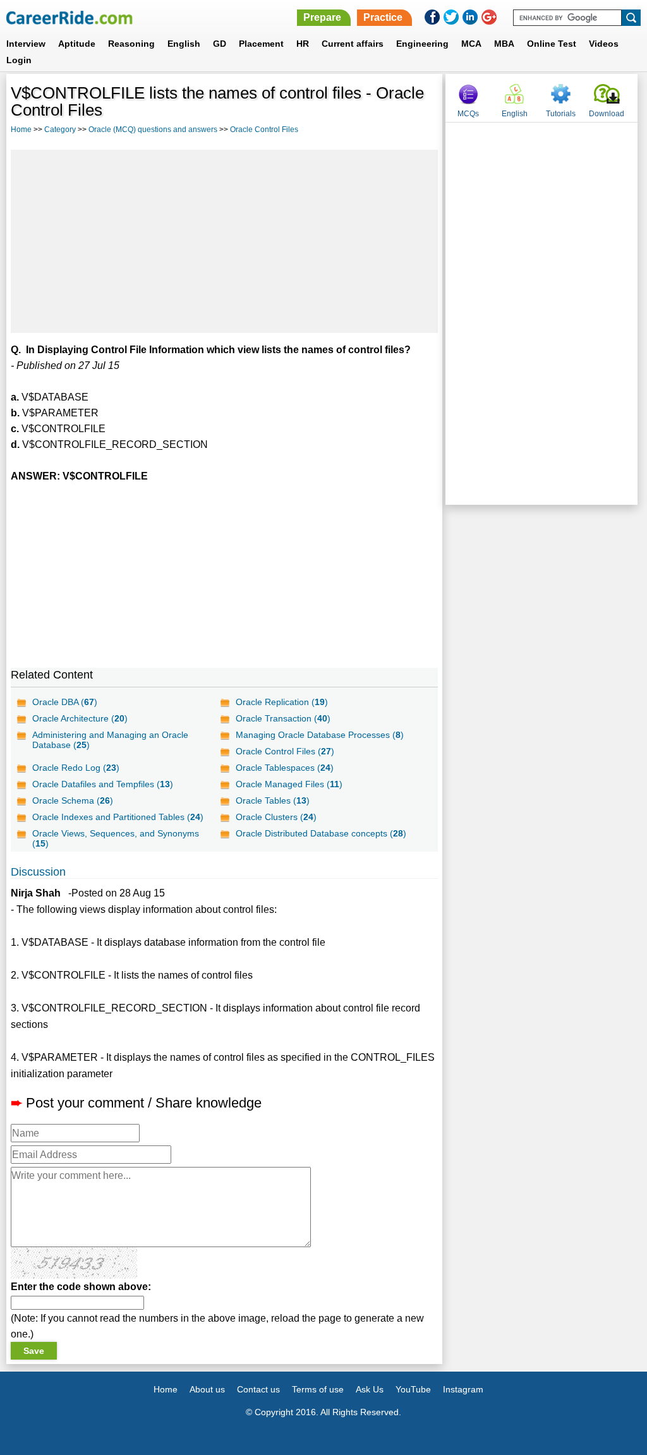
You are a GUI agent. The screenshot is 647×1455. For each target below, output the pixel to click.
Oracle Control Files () (285, 751)
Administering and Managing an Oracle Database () (110, 740)
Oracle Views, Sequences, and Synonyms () (115, 838)
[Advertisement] (224, 241)
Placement (261, 44)
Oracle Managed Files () (289, 784)
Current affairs (353, 44)
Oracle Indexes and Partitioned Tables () (117, 817)
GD (219, 44)
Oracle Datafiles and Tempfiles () (102, 784)
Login (19, 60)
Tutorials (561, 113)
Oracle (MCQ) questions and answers (152, 129)
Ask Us (370, 1389)
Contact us (258, 1389)
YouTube (413, 1389)
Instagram (463, 1389)
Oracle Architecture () (80, 718)
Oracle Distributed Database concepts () (321, 833)
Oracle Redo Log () (75, 768)
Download (606, 113)
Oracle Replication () (282, 702)
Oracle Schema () (72, 800)
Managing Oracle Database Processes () (320, 735)
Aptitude (76, 44)
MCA (471, 44)
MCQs (468, 113)
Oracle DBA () (64, 702)
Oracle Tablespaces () (285, 768)
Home (21, 129)
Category (60, 129)
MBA (504, 44)
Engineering (422, 44)
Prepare (322, 17)
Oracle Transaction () (283, 718)
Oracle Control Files (264, 129)
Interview (25, 44)
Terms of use (318, 1389)
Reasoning (131, 44)
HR (302, 44)
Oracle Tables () (273, 800)
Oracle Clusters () (276, 817)
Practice (382, 17)
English (183, 44)
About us (207, 1389)
